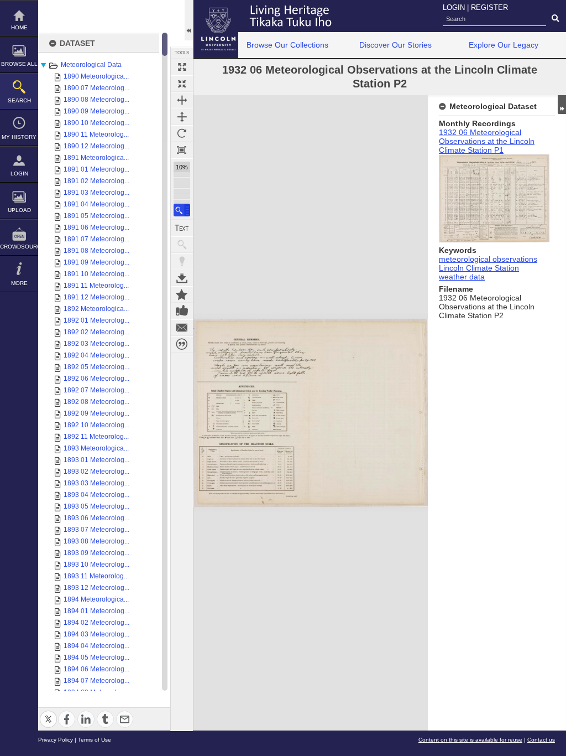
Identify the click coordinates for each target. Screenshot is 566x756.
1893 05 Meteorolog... (96, 506)
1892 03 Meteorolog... (96, 344)
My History (19, 137)
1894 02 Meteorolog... (96, 622)
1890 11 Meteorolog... (96, 134)
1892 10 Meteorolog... (96, 425)
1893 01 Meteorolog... (96, 460)
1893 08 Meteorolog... (96, 541)
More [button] (19, 283)
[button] (182, 210)
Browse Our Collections (287, 44)
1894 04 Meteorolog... (96, 646)
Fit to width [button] (182, 100)
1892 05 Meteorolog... (96, 367)
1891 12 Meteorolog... (96, 297)
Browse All (19, 64)
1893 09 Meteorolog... (96, 553)
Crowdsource (19, 247)
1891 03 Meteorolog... (96, 192)
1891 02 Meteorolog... (96, 181)
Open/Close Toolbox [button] (189, 20)
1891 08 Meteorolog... (96, 251)
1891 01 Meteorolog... (96, 169)
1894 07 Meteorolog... (96, 681)
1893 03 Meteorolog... (96, 483)
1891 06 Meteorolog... (96, 227)
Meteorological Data (91, 65)
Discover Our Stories (395, 44)
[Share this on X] (48, 713)
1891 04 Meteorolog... (96, 204)
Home (19, 27)
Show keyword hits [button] (182, 244)
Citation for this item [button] (182, 344)
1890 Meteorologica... (96, 76)
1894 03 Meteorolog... (96, 634)
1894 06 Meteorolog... (96, 669)
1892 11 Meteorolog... (96, 437)
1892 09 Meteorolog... (96, 413)
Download (182, 278)
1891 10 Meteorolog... (96, 274)
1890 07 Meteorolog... (96, 88)
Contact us (541, 740)
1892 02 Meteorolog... (96, 332)
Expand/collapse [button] (562, 104)
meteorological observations (488, 259)
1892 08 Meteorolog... (96, 402)
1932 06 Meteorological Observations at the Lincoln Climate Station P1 (486, 141)
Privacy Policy (55, 740)
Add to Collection (182, 294)
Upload (19, 210)
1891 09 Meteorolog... (96, 262)
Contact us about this (182, 327)
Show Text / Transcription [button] (182, 228)
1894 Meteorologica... (96, 599)
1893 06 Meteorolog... (96, 518)
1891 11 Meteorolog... (96, 285)
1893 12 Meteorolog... (96, 588)
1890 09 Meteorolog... (96, 111)
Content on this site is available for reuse (470, 740)
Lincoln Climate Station (479, 267)
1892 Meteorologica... (96, 309)
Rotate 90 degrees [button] (182, 133)
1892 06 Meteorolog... (96, 378)
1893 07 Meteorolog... (96, 530)
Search (19, 100)
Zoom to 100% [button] (182, 150)
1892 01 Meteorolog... (96, 320)
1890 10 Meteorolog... (96, 123)
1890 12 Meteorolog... (96, 146)
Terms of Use (94, 740)
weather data (462, 276)
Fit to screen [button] (182, 83)
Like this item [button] (182, 311)
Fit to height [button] (182, 116)
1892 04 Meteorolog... (96, 355)
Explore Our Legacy (503, 44)
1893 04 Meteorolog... (96, 495)
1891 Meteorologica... (96, 158)
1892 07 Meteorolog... (96, 390)
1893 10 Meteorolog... (96, 564)
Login (19, 173)
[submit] (555, 19)
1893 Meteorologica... (96, 448)
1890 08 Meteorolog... (96, 99)
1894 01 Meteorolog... (96, 611)
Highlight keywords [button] (182, 261)
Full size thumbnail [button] (182, 67)
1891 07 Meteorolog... (96, 239)
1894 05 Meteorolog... (96, 657)
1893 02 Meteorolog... (96, 471)
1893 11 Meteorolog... (96, 576)
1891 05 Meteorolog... (96, 216)
